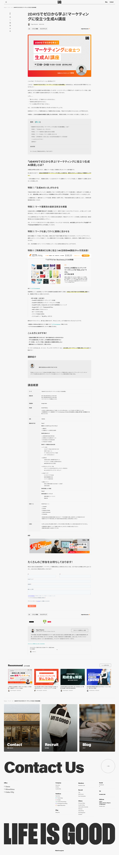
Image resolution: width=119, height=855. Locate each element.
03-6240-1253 (102, 794)
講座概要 (32, 146)
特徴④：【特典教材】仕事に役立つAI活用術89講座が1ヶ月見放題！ (49, 136)
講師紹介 (33, 141)
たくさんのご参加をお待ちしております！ (41, 151)
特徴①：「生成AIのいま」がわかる (40, 129)
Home (5, 7)
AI (11, 7)
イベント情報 (35, 28)
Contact (111, 2)
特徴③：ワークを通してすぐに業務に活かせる (44, 134)
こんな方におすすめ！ (37, 139)
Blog (106, 2)
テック (9, 7)
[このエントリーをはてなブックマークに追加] (10, 22)
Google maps (102, 806)
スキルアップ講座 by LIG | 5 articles (36, 643)
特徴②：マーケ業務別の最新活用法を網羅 (43, 131)
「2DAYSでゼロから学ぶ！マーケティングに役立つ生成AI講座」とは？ (49, 127)
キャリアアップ (43, 28)
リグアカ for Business (36, 288)
